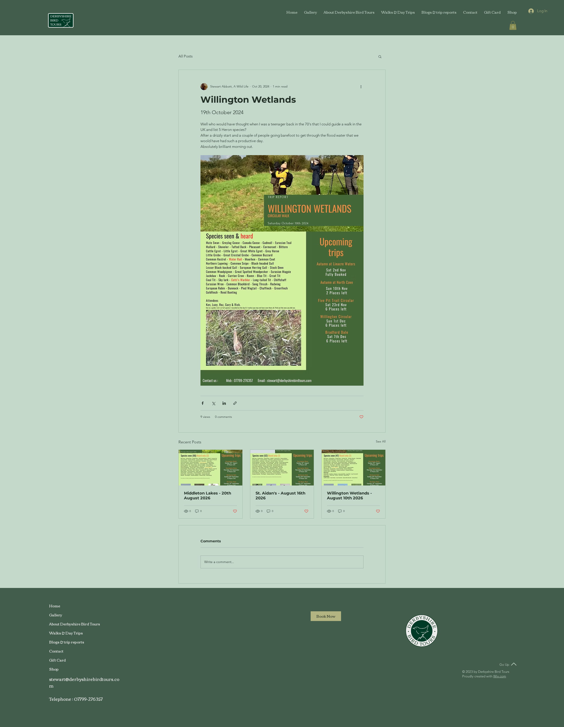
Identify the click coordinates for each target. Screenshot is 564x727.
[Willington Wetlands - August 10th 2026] (353, 467)
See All (381, 441)
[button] (470, 12)
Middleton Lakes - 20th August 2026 (207, 495)
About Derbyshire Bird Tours (74, 623)
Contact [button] (56, 650)
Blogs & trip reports (66, 641)
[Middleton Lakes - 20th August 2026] (210, 467)
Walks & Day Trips (66, 632)
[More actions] (361, 86)
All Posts (185, 56)
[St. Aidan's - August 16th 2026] (282, 467)
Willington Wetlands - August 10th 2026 (349, 495)
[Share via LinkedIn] (224, 403)
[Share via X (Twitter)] (213, 403)
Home (54, 605)
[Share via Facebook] (202, 403)
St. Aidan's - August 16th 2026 (280, 495)
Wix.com (499, 676)
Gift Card (57, 659)
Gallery (55, 614)
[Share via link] (235, 403)
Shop (54, 669)
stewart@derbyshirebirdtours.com (84, 682)
